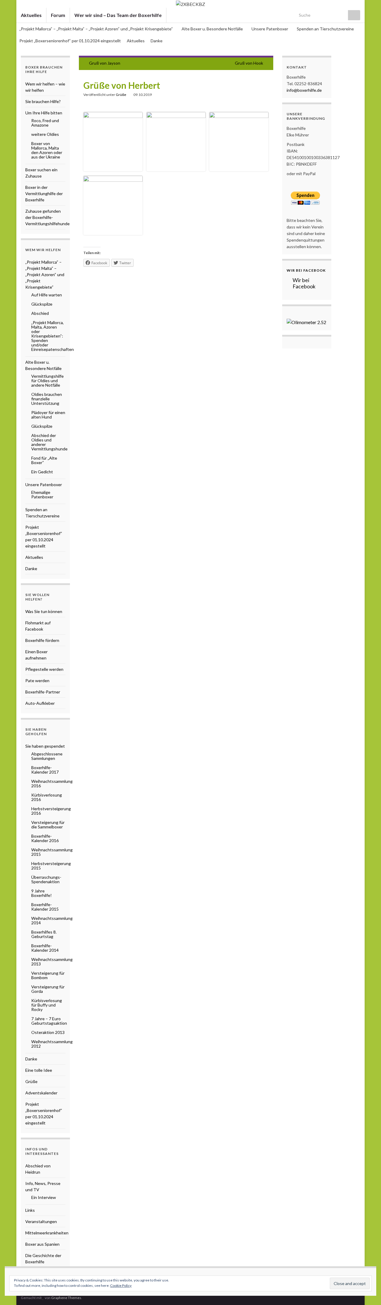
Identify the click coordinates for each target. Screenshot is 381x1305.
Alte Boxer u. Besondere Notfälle (213, 28)
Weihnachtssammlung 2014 (52, 920)
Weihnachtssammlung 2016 (52, 783)
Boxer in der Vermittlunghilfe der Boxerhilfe (44, 193)
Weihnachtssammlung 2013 (52, 961)
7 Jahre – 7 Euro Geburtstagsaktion (49, 1021)
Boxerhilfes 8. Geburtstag (44, 934)
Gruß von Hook (249, 63)
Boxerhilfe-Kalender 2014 (45, 948)
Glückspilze (41, 304)
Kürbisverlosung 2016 (46, 797)
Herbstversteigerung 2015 (51, 865)
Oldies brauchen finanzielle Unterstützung (46, 399)
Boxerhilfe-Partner (42, 691)
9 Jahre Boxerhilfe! (41, 893)
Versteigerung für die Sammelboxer (48, 824)
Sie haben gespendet (45, 746)
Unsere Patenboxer (270, 28)
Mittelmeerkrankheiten (46, 1232)
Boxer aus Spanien (42, 1244)
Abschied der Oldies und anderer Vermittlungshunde (49, 442)
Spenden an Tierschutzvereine (325, 28)
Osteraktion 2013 (48, 1032)
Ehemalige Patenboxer (42, 494)
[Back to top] (367, 1291)
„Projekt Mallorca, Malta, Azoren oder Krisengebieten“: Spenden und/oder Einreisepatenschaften (52, 336)
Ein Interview (43, 1197)
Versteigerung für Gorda (48, 989)
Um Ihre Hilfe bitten (43, 112)
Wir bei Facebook (306, 270)
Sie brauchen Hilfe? (43, 101)
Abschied (40, 313)
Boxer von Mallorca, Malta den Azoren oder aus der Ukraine (46, 150)
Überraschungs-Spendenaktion (46, 879)
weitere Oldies (45, 134)
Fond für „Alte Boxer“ (44, 460)
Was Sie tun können (43, 611)
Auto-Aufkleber (40, 703)
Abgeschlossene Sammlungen (47, 756)
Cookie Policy (121, 1285)
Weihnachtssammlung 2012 (52, 1044)
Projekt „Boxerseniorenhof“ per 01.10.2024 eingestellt (70, 40)
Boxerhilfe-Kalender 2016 (45, 838)
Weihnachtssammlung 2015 (52, 852)
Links (30, 1210)
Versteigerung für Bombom (48, 975)
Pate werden (37, 680)
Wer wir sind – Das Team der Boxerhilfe (118, 15)
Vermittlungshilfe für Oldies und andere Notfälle (47, 381)
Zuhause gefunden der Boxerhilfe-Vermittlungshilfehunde (47, 217)
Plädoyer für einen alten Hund (48, 414)
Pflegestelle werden (44, 669)
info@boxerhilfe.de (304, 90)
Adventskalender (41, 1092)
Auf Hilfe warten (46, 294)
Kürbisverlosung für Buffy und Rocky (46, 1005)
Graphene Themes (66, 1297)
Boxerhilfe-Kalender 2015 (45, 907)
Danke (157, 40)
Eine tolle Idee (38, 1070)
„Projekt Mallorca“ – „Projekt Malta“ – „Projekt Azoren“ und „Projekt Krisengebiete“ (96, 28)
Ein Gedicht (42, 471)
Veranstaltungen (41, 1221)
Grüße (121, 94)
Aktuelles (31, 15)
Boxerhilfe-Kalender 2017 (45, 769)
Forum (58, 15)
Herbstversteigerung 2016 (51, 811)
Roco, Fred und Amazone (45, 122)
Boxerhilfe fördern (42, 640)
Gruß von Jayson (104, 63)
